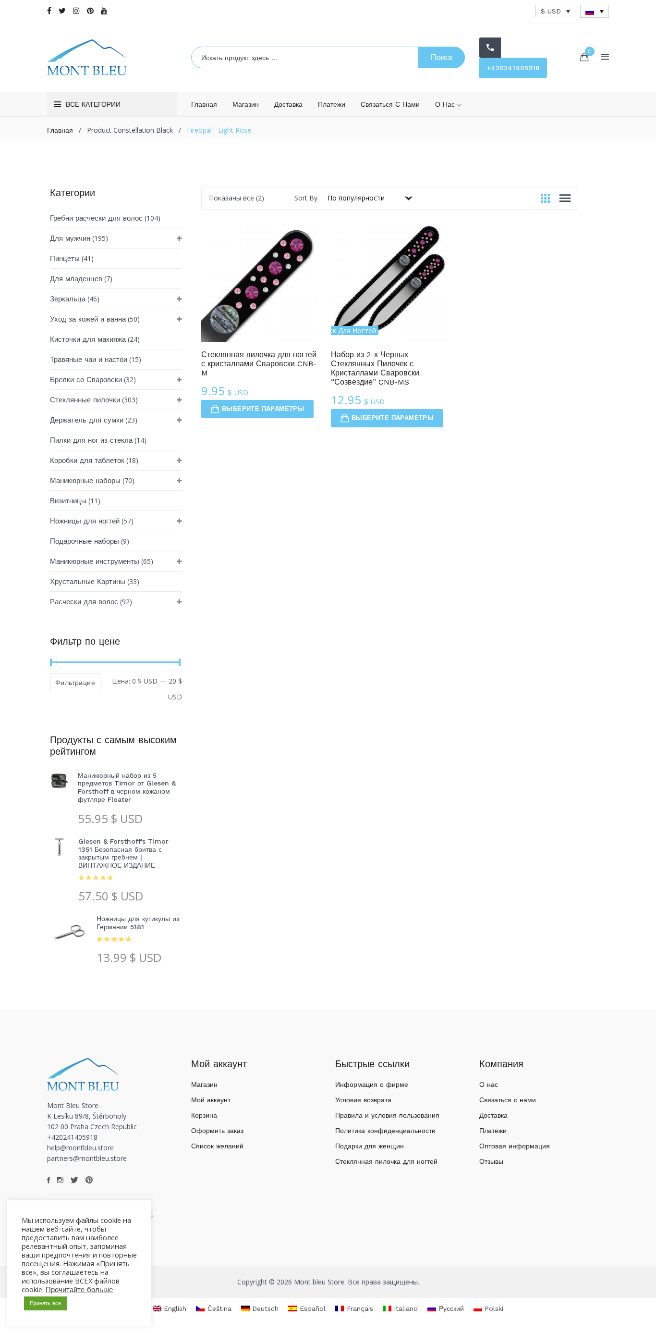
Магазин (245, 104)
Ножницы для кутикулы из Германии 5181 (138, 923)
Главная (204, 104)
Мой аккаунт (211, 1100)
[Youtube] (104, 10)
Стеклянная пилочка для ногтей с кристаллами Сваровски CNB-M (258, 363)
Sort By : (307, 197)
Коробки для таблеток (87, 460)
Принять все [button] (45, 1303)
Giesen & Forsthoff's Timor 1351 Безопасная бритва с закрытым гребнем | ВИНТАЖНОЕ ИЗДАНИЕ (123, 853)
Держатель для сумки (86, 420)
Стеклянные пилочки (85, 400)
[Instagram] (76, 10)
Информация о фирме (371, 1084)
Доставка (288, 104)
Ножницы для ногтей (85, 521)
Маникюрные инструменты (94, 561)
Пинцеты (65, 258)
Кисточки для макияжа (88, 339)
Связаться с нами (390, 104)
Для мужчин (70, 238)
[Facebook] (49, 10)
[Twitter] (62, 10)
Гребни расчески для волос (96, 218)
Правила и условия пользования (387, 1115)
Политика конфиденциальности (385, 1130)
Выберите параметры (263, 408)
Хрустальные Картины (87, 581)
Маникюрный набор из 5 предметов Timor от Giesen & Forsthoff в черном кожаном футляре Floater (127, 787)
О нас (446, 104)
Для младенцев (76, 278)
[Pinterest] (90, 10)
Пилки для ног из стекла (91, 440)
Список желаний (217, 1146)
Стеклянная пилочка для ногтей (386, 1161)
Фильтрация (75, 682)
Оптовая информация (514, 1146)
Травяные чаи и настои (88, 359)
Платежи (331, 104)
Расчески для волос (84, 602)
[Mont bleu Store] (112, 57)
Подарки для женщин (369, 1146)
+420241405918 (513, 68)
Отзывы (491, 1161)
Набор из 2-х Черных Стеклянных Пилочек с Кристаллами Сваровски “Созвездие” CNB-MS (375, 368)
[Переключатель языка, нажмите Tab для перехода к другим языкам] (594, 11)
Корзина (204, 1115)
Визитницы (68, 501)
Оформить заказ (217, 1130)
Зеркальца (67, 299)
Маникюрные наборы (85, 480)
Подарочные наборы (84, 541)
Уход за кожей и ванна (88, 319)
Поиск (441, 57)
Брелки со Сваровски (86, 379)
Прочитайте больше (79, 1289)
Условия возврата (363, 1100)
